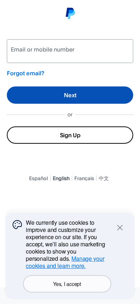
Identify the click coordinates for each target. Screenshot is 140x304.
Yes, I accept (67, 283)
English (61, 178)
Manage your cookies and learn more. (65, 262)
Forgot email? (25, 73)
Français (84, 178)
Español (38, 178)
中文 (104, 178)
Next (70, 95)
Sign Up (70, 135)
